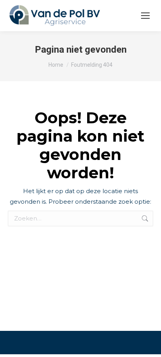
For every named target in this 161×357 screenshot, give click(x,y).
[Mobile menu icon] (145, 15)
